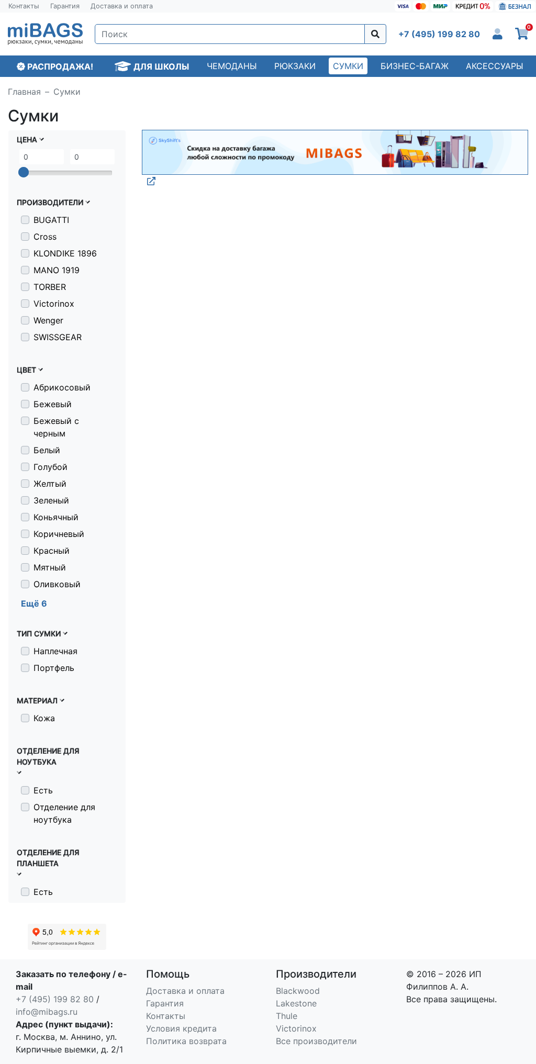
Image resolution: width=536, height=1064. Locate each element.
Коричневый (59, 534)
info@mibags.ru (46, 1011)
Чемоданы (232, 66)
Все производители (316, 1041)
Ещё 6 (34, 603)
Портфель (54, 668)
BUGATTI (51, 220)
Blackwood (298, 990)
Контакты (23, 6)
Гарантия (65, 6)
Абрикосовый (62, 387)
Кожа (44, 718)
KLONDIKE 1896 (65, 253)
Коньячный (56, 517)
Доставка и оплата (122, 6)
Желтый (50, 483)
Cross (45, 236)
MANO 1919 (57, 270)
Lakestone (296, 1003)
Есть (43, 790)
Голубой (51, 467)
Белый (47, 450)
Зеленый (51, 500)
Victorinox (54, 303)
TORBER (50, 287)
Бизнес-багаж (415, 66)
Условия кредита (181, 1028)
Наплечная (55, 651)
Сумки (348, 66)
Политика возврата (186, 1041)
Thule (286, 1016)
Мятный (50, 567)
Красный (52, 550)
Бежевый (53, 404)
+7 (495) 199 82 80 (55, 999)
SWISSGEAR (58, 337)
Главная (24, 91)
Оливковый (57, 584)
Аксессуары (494, 66)
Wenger (48, 320)
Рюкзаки (295, 66)
